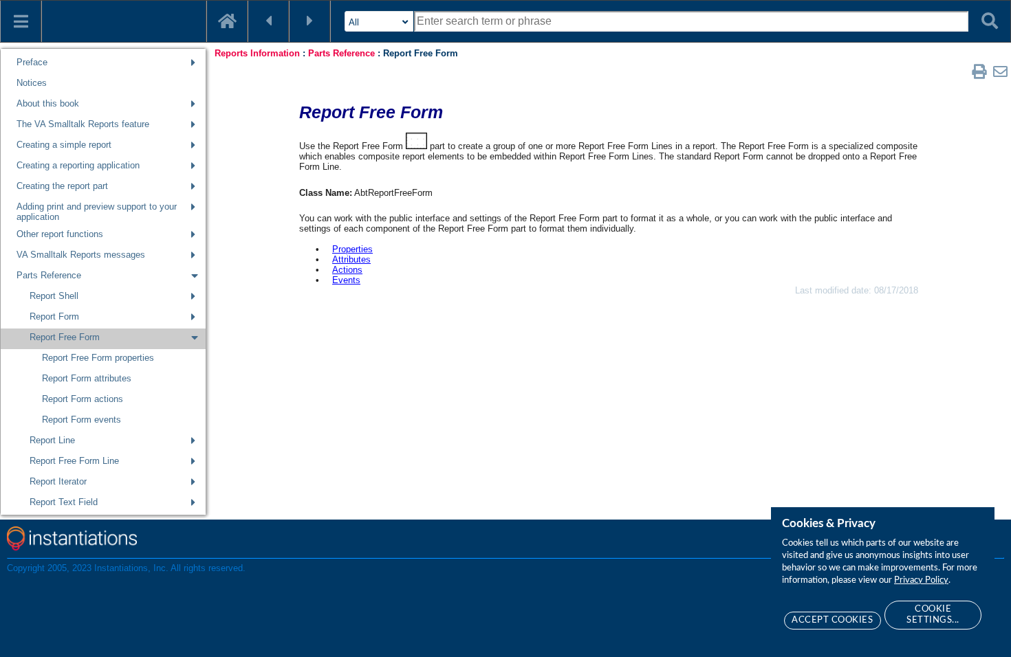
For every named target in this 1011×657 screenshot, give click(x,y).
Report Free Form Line (74, 461)
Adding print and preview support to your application (97, 211)
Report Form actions (82, 399)
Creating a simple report (64, 145)
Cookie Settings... (932, 615)
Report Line (52, 440)
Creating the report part (62, 186)
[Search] (989, 21)
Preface (32, 62)
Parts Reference (49, 275)
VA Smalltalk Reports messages (81, 254)
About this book (48, 103)
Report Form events (81, 419)
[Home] (227, 21)
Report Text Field (64, 502)
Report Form (54, 316)
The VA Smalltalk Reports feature (83, 124)
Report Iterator (58, 481)
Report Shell (54, 296)
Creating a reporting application (78, 165)
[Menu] (20, 21)
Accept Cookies (832, 620)
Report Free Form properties (98, 358)
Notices (32, 83)
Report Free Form (65, 337)
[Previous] (268, 21)
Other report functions (60, 234)
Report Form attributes (86, 378)
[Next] (309, 21)
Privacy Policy (921, 580)
